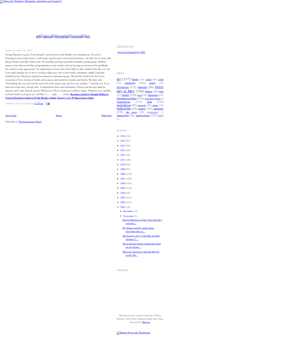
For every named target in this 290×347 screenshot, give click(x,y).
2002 (123, 202)
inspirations (123, 101)
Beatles (135, 79)
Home (59, 115)
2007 (123, 179)
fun (87, 36)
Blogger (146, 322)
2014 (123, 146)
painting (158, 108)
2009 (123, 169)
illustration (153, 95)
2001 (123, 207)
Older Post (106, 115)
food (139, 95)
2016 (123, 136)
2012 (123, 155)
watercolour (142, 115)
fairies (148, 91)
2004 (123, 193)
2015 (123, 141)
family (125, 95)
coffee (148, 79)
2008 (123, 174)
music (155, 105)
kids (149, 101)
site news (131, 112)
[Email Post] (47, 103)
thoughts (61, 36)
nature (141, 108)
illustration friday (127, 98)
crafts (160, 79)
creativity (130, 82)
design (152, 83)
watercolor (123, 115)
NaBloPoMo (124, 108)
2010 (123, 164)
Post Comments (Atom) (30, 122)
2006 (123, 183)
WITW (160, 116)
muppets (142, 105)
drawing (142, 87)
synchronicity (152, 112)
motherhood (124, 105)
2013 (123, 150)
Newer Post (10, 115)
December (128, 211)
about (47, 36)
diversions (123, 87)
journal (77, 36)
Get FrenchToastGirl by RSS (131, 52)
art (38, 36)
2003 (123, 198)
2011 (123, 160)
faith (161, 91)
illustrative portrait (152, 98)
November (128, 216)
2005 (123, 188)
